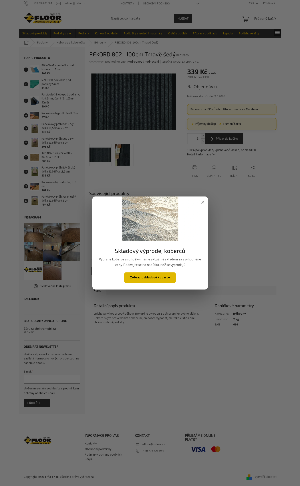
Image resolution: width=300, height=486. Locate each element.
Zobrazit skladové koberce (150, 277)
